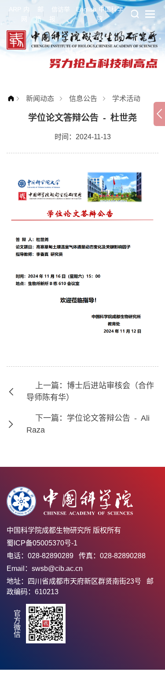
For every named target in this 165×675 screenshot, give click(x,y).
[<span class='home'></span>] (13, 98)
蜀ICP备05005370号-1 (42, 543)
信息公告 (83, 98)
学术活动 (126, 98)
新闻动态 (40, 98)
